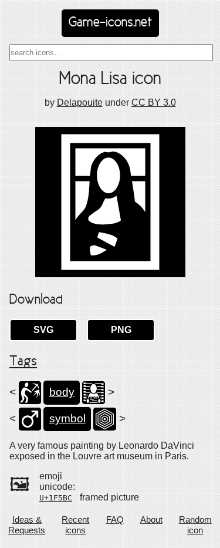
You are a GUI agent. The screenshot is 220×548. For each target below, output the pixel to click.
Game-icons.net (110, 22)
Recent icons (75, 525)
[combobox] (111, 52)
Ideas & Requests (26, 525)
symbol (67, 418)
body (62, 392)
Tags (23, 361)
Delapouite (80, 102)
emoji (50, 476)
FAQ (115, 520)
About (151, 520)
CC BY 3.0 (153, 102)
